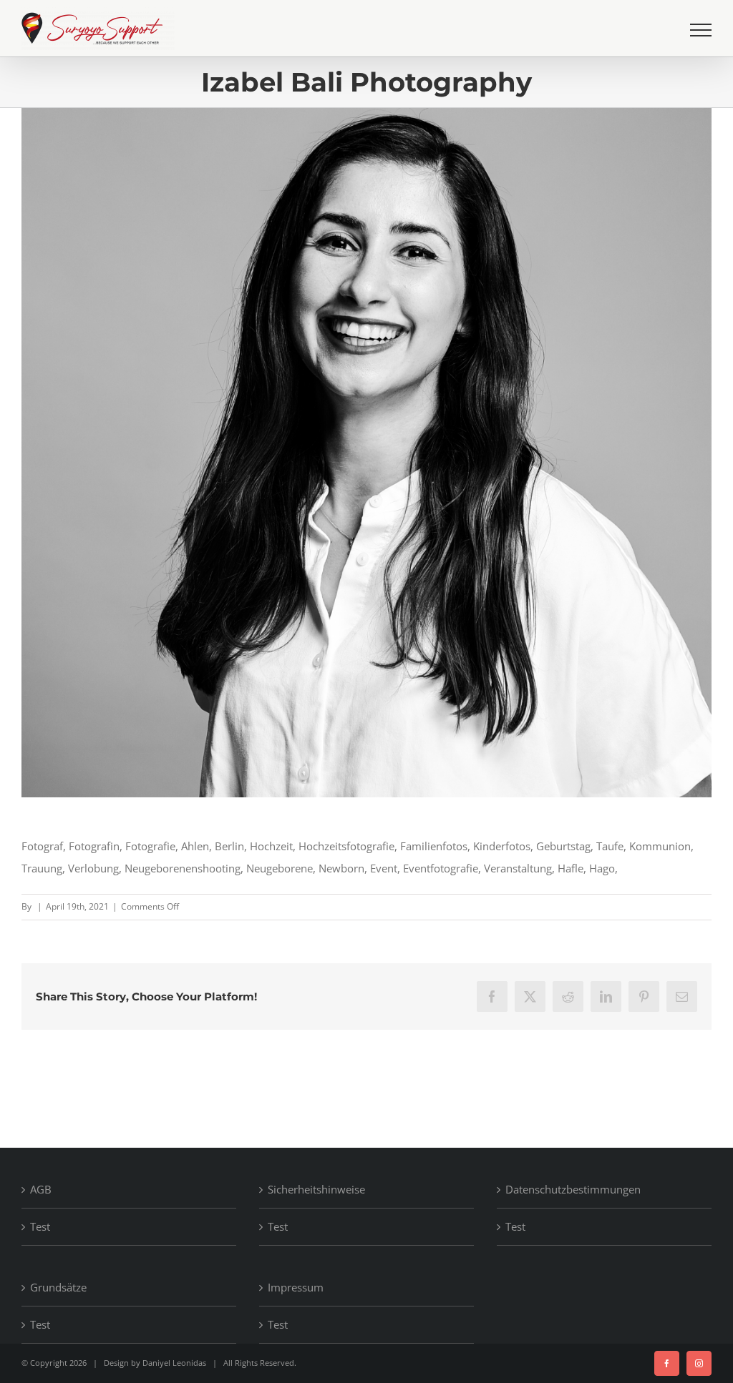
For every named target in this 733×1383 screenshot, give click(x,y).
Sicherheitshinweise (316, 1189)
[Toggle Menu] (701, 30)
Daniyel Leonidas (174, 1362)
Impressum (296, 1287)
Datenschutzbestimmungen (573, 1189)
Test (40, 1226)
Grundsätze (58, 1287)
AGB (41, 1189)
